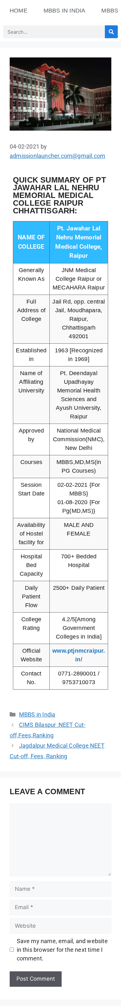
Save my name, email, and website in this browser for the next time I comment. (62, 950)
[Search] (111, 31)
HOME (18, 10)
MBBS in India (37, 714)
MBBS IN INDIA (65, 10)
